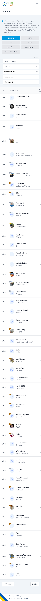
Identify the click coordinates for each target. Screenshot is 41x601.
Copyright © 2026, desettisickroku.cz (20, 596)
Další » (34, 584)
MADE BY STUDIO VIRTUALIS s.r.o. (20, 599)
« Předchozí (8, 584)
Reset (37, 57)
